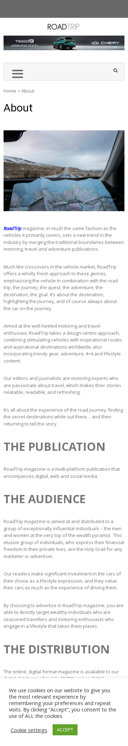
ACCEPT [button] (65, 729)
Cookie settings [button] (29, 730)
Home (10, 91)
